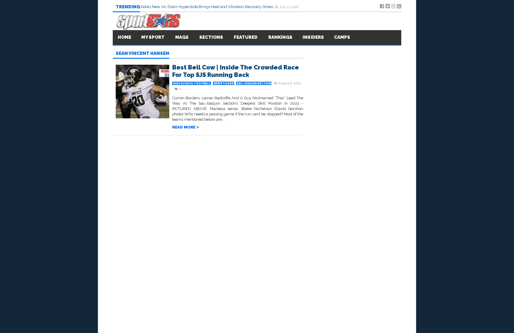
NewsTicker (224, 83)
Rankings (280, 37)
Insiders (313, 37)
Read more (183, 127)
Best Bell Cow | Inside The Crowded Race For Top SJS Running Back (235, 71)
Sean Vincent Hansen (142, 53)
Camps (342, 37)
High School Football (191, 83)
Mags (182, 37)
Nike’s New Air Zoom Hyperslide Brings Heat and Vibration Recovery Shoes (207, 6)
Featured (246, 37)
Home (124, 37)
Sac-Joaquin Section (254, 83)
